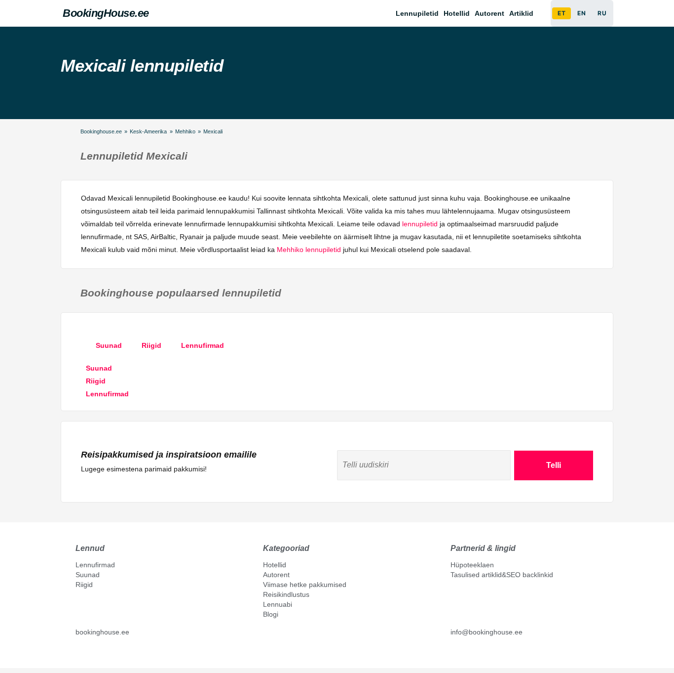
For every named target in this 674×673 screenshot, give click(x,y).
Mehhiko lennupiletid (309, 249)
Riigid (84, 585)
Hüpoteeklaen (472, 565)
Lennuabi (277, 604)
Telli (553, 465)
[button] (524, 13)
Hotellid (457, 13)
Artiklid (521, 13)
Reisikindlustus (286, 594)
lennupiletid (420, 224)
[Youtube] (90, 654)
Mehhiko (185, 131)
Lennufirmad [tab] (202, 345)
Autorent (489, 13)
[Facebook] (79, 654)
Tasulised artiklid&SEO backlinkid (501, 575)
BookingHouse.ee (106, 13)
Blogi (270, 614)
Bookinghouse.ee (101, 131)
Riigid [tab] (151, 345)
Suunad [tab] (109, 345)
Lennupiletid (417, 13)
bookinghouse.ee (102, 632)
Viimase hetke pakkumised (304, 585)
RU (602, 13)
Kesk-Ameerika (148, 131)
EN (581, 13)
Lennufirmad (95, 565)
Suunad (87, 575)
